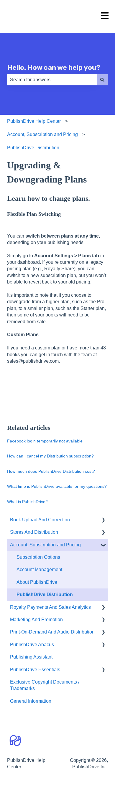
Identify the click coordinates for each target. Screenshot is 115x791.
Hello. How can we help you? (53, 67)
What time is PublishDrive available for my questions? (57, 486)
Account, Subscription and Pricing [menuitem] (45, 544)
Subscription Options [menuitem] (38, 557)
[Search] (102, 79)
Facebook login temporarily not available (45, 441)
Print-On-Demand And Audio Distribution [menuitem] (52, 631)
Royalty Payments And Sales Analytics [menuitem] (50, 607)
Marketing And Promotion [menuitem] (36, 619)
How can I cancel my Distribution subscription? (50, 456)
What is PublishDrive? (27, 501)
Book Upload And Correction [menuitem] (40, 519)
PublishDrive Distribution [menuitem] (45, 594)
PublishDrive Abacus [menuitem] (32, 644)
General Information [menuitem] (30, 701)
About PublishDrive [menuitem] (37, 582)
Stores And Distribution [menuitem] (34, 532)
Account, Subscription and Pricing (42, 134)
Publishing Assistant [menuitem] (31, 656)
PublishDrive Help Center (34, 121)
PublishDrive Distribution (33, 147)
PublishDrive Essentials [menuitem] (35, 669)
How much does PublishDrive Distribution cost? (51, 471)
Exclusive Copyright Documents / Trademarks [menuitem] (44, 685)
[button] (103, 520)
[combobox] (52, 79)
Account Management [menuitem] (39, 569)
